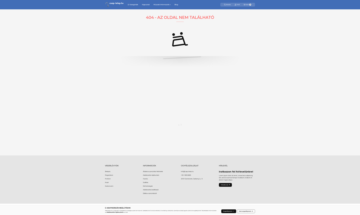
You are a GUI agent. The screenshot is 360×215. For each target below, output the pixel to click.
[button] (133, 5)
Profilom (108, 179)
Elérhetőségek (148, 186)
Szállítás (145, 182)
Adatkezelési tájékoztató (151, 175)
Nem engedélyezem (245, 211)
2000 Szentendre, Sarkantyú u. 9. (192, 179)
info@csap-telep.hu (187, 171)
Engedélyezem (227, 211)
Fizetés (145, 179)
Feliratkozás (224, 185)
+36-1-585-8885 (186, 175)
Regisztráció (109, 175)
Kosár (107, 182)
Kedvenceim (109, 186)
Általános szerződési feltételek (153, 171)
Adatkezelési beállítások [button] (151, 190)
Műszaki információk (161, 5)
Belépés (107, 171)
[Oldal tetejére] (352, 202)
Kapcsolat (146, 5)
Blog (176, 5)
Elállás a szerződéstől (150, 193)
